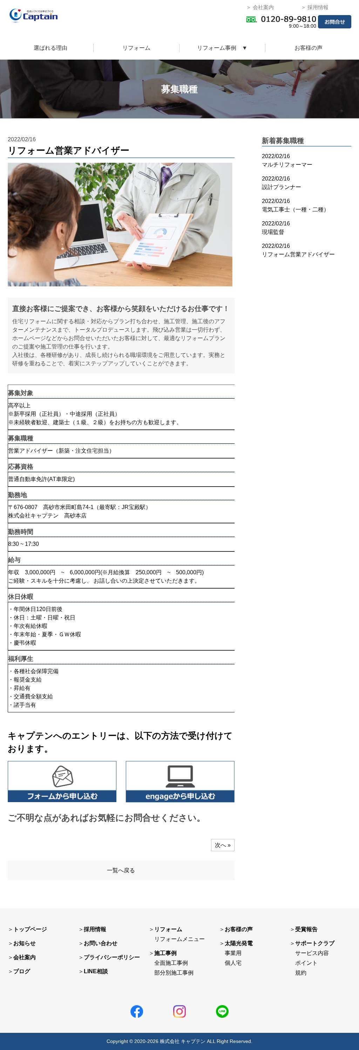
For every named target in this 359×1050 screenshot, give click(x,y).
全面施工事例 (171, 963)
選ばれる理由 (50, 48)
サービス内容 (312, 953)
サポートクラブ (314, 943)
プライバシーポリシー (112, 957)
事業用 (233, 953)
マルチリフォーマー (287, 165)
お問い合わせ (100, 943)
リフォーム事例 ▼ (222, 48)
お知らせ (24, 943)
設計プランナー (281, 187)
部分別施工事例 (174, 973)
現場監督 (273, 232)
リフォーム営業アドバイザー (298, 254)
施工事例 (165, 953)
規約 (300, 973)
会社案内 (24, 957)
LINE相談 (96, 971)
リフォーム (136, 48)
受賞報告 (306, 929)
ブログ (21, 971)
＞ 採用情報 (314, 7)
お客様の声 (308, 48)
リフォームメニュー (179, 939)
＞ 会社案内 (260, 7)
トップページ (30, 929)
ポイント (306, 963)
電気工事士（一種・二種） (295, 209)
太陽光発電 (239, 943)
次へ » (223, 845)
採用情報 (95, 929)
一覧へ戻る (121, 870)
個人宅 (233, 963)
